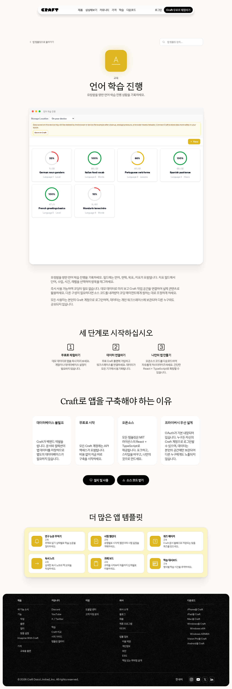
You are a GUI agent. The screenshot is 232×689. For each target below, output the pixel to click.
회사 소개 (123, 609)
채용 (121, 618)
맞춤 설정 (24, 633)
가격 (114, 10)
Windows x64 (197, 628)
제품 (80, 10)
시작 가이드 (56, 636)
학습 (121, 10)
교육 (116, 78)
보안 (124, 650)
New (195, 141)
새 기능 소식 (23, 609)
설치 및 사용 (101, 480)
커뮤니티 (104, 10)
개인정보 (126, 646)
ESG (124, 655)
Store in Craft (40, 132)
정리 (22, 628)
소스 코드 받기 (135, 480)
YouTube (56, 614)
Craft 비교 (56, 631)
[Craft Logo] (50, 9)
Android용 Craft (195, 643)
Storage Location (39, 118)
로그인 (158, 10)
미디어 (122, 628)
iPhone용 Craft (195, 609)
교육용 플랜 (25, 650)
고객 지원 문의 (92, 614)
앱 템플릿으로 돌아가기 (43, 42)
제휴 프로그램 (125, 623)
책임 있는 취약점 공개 (132, 660)
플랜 (22, 623)
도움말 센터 (90, 609)
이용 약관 (126, 641)
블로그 (122, 614)
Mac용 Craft (193, 618)
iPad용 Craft (193, 614)
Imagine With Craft (27, 638)
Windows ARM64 (199, 633)
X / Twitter (57, 618)
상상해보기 (91, 10)
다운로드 (131, 10)
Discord (55, 609)
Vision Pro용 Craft (197, 638)
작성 (22, 618)
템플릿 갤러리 (57, 641)
